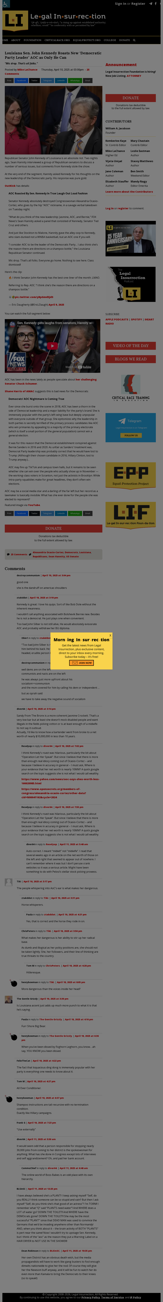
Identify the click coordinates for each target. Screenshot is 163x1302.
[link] (81, 635)
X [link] (110, 635)
